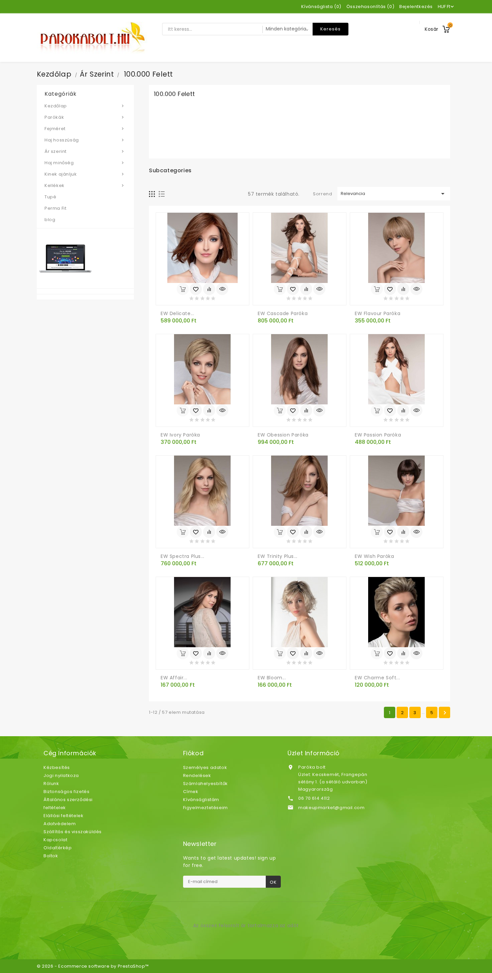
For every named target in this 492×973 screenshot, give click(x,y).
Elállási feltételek (63, 815)
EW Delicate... (177, 313)
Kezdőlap (85, 106)
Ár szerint (85, 151)
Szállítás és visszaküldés (73, 832)
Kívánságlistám (201, 799)
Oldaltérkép (58, 848)
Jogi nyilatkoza (61, 775)
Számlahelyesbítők (205, 783)
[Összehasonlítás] (209, 289)
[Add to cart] (183, 289)
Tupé (50, 197)
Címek (190, 791)
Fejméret (85, 128)
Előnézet (222, 289)
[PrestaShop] (65, 258)
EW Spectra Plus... (182, 556)
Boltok (51, 856)
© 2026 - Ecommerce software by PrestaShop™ (93, 966)
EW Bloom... (272, 677)
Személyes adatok (205, 767)
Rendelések (197, 775)
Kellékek (85, 185)
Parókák (85, 117)
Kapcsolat (55, 840)
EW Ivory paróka (180, 434)
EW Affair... (174, 677)
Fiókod (193, 753)
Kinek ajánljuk (85, 174)
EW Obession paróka (283, 434)
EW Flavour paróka (377, 313)
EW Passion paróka (378, 434)
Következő (444, 712)
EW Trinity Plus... (278, 556)
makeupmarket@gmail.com (331, 807)
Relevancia (394, 194)
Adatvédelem (60, 823)
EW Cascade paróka (283, 313)
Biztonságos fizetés (66, 791)
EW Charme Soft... (377, 677)
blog (50, 219)
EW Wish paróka (374, 556)
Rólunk (51, 783)
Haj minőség (85, 163)
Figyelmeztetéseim (205, 807)
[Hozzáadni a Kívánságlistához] (196, 289)
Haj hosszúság (85, 140)
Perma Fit (55, 208)
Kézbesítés (57, 767)
